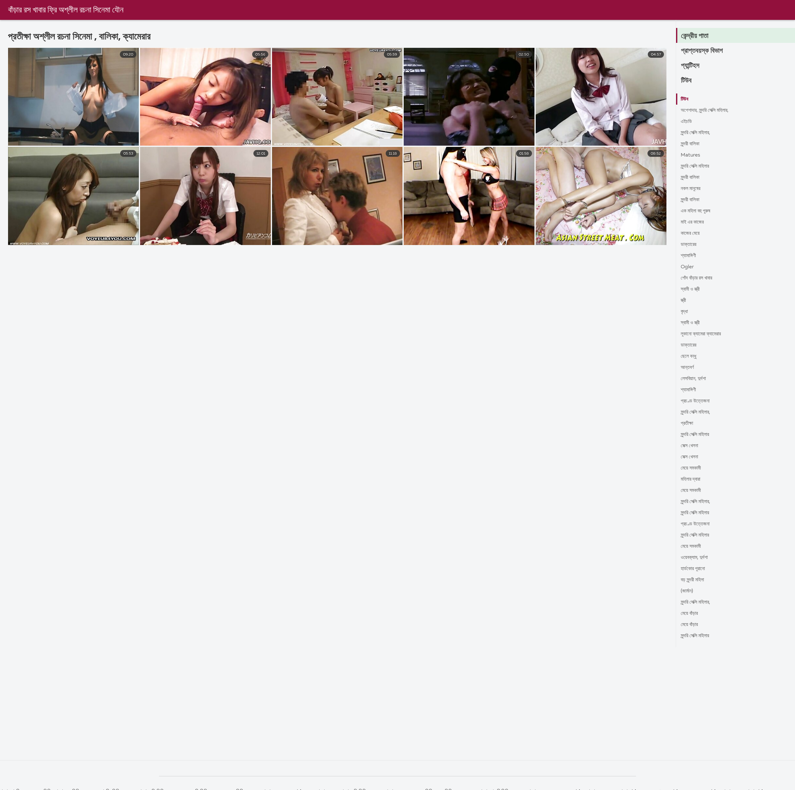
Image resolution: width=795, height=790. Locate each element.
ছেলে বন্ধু (688, 356)
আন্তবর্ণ (687, 367)
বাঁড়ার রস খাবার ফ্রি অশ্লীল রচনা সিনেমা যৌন (66, 10)
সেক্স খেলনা (689, 445)
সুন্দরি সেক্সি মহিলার (695, 166)
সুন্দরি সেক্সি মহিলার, (695, 132)
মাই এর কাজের (692, 222)
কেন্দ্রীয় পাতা (694, 36)
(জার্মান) (687, 591)
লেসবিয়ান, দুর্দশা (693, 378)
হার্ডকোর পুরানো (693, 568)
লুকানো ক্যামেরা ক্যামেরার (701, 334)
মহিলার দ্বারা (690, 479)
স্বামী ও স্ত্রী (690, 289)
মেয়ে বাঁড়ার (689, 613)
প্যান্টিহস (690, 65)
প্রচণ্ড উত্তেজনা (695, 401)
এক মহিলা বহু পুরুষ (695, 211)
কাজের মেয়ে (690, 233)
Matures (690, 155)
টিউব (686, 80)
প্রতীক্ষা (687, 423)
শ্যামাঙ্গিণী (688, 255)
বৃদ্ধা (684, 311)
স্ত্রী (683, 300)
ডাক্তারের (688, 244)
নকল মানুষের (690, 188)
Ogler (687, 267)
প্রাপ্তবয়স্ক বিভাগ (702, 51)
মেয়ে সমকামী (691, 468)
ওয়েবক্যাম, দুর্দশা (694, 557)
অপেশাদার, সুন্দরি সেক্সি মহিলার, (705, 110)
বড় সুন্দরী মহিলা (692, 580)
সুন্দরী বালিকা (690, 144)
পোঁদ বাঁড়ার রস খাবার (696, 278)
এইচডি (686, 121)
